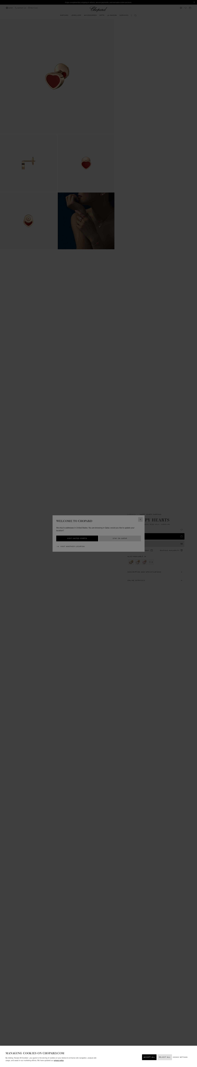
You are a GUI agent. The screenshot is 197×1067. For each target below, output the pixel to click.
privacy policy (59, 1060)
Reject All (164, 1057)
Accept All (149, 1057)
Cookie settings (180, 1057)
